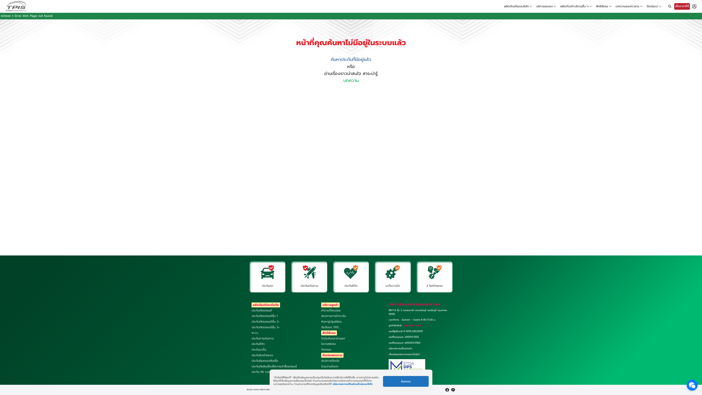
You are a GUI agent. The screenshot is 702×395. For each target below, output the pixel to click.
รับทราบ (406, 381)
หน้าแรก (6, 16)
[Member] (694, 6)
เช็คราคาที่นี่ (682, 6)
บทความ (351, 80)
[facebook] (447, 390)
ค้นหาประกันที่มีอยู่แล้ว (351, 59)
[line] (453, 390)
